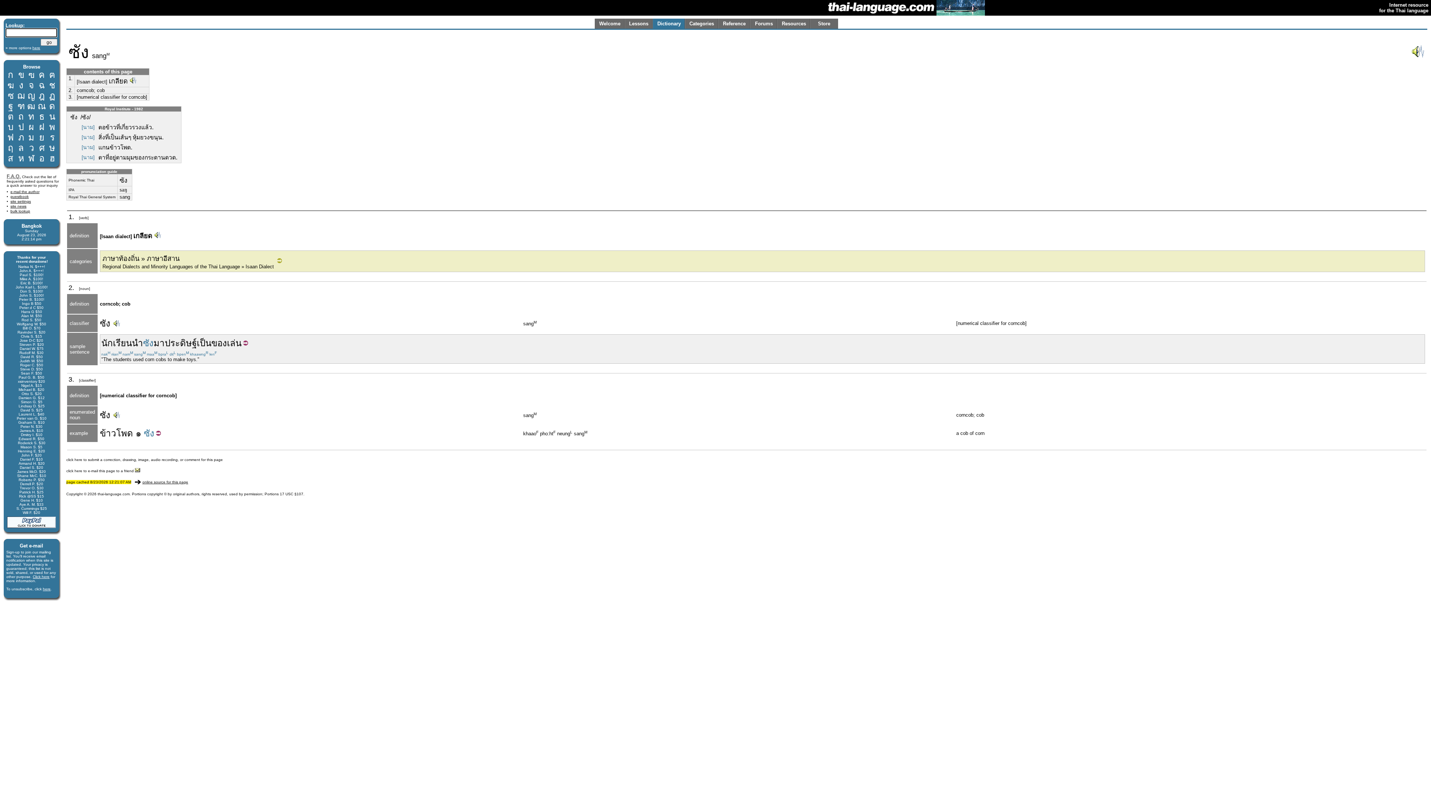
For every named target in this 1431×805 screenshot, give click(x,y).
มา (159, 343)
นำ (137, 343)
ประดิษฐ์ (181, 343)
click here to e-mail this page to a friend (100, 471)
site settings (20, 201)
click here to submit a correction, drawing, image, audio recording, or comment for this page (144, 460)
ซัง (105, 323)
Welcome (609, 23)
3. (71, 97)
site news (18, 206)
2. (71, 90)
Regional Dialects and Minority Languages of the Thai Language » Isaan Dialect (188, 266)
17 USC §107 (291, 494)
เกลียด (118, 81)
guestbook (19, 197)
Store (824, 23)
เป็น (204, 343)
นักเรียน (116, 343)
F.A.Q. (14, 176)
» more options (23, 48)
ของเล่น (226, 343)
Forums (764, 23)
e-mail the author (25, 192)
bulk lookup (20, 211)
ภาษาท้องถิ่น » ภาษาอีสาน (141, 258)
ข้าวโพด (116, 433)
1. (71, 78)
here (47, 589)
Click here (41, 577)
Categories (701, 23)
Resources (794, 23)
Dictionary (669, 23)
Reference (734, 23)
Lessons (638, 23)
